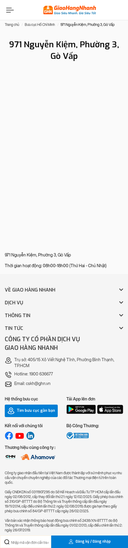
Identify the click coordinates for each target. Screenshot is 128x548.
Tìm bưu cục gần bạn (35, 410)
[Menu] (9, 10)
